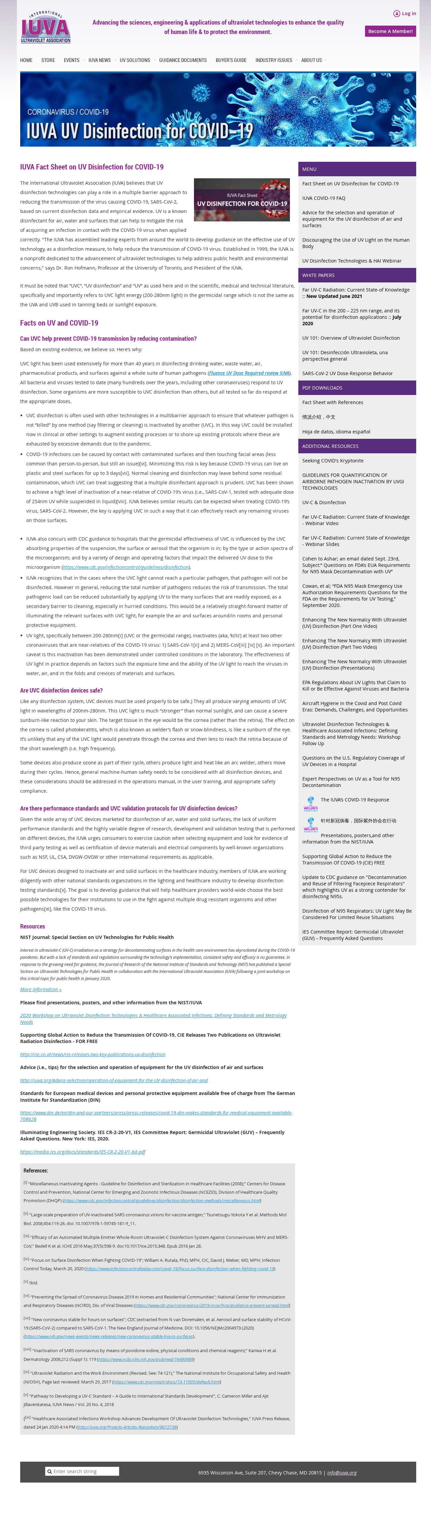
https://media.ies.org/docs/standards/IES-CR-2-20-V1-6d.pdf (82, 1152)
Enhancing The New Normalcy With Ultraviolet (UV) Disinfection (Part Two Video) (354, 643)
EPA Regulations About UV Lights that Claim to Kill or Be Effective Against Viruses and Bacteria (355, 685)
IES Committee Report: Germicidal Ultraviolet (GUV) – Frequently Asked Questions (352, 934)
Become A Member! (390, 31)
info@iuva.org (342, 1472)
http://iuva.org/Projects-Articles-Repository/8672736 (127, 1427)
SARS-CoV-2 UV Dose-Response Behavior (347, 373)
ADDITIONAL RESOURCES (330, 446)
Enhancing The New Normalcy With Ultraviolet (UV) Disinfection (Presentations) (354, 664)
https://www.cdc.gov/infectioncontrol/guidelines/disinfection (126, 567)
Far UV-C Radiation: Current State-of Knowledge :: (356, 292)
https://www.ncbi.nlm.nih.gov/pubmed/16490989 (145, 1359)
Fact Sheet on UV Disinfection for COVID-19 (350, 183)
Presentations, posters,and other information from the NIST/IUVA (348, 838)
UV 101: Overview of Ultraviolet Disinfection (351, 338)
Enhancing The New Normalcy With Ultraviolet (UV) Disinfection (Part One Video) (354, 622)
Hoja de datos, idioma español (336, 431)
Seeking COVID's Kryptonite (333, 460)
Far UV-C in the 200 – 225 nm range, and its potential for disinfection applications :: (351, 317)
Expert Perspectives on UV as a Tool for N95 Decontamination (351, 781)
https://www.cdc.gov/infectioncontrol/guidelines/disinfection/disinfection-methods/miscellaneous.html (162, 1201)
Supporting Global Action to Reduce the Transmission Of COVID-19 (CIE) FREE (347, 859)
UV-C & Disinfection (324, 502)
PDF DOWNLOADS (322, 388)
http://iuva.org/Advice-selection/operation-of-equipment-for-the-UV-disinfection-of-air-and (114, 1080)
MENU (309, 169)
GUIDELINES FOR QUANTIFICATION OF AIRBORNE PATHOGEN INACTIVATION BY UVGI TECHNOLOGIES (353, 481)
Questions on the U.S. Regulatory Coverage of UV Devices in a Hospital (353, 761)
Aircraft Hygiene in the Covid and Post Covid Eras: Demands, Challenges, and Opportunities (355, 706)
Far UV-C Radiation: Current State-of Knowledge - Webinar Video (356, 520)
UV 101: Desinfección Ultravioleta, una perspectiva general (345, 355)
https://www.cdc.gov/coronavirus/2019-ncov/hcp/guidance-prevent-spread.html (212, 1305)
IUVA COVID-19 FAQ (323, 198)
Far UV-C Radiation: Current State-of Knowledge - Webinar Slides (356, 541)
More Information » (41, 989)
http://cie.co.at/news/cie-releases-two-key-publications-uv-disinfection (92, 1054)
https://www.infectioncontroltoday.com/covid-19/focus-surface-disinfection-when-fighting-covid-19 (180, 1269)
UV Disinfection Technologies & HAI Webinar (352, 260)
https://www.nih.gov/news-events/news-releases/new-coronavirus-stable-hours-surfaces (109, 1336)
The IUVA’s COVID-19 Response (355, 799)
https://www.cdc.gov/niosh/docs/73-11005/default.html (166, 1382)
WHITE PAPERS (318, 275)
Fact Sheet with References (332, 402)
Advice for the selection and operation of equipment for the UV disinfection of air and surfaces (352, 219)
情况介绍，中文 (318, 417)
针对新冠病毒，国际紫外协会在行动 (358, 820)
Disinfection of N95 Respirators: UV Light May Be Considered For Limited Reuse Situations (357, 914)
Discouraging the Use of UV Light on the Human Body (356, 243)
